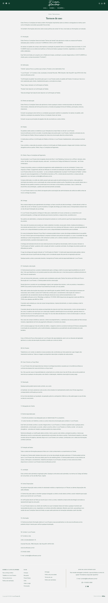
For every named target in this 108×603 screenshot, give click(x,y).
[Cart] (104, 3)
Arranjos (26, 572)
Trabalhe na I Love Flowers (9, 575)
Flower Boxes (27, 578)
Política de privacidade (51, 574)
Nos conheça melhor (8, 572)
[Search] (99, 3)
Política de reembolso (8, 580)
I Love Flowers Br (16, 596)
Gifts (25, 580)
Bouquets (26, 575)
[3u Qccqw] (10, 3)
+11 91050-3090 (87, 582)
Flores (52, 8)
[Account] (101, 3)
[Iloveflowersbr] (4, 3)
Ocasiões (60, 8)
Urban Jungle (27, 583)
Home (49, 14)
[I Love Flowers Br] (54, 3)
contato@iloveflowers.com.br (44, 176)
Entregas (47, 572)
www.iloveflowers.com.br (27, 547)
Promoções (27, 586)
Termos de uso (48, 577)
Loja (45, 8)
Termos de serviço (7, 578)
